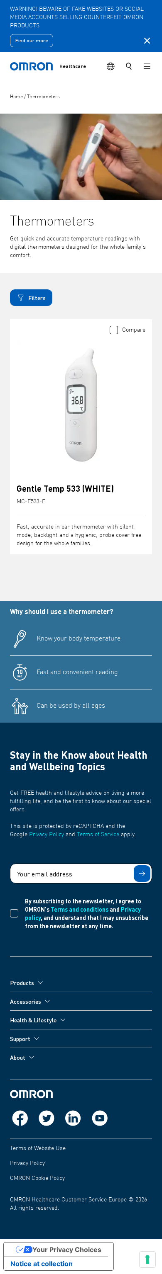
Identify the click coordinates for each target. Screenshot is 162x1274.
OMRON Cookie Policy (37, 1178)
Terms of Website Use (38, 1148)
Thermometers (43, 97)
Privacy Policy (46, 834)
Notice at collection (41, 1263)
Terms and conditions (79, 909)
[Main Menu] (147, 66)
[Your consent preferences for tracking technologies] (147, 1259)
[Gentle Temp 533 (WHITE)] (81, 405)
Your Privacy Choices (66, 1249)
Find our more (31, 40)
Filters (37, 297)
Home (17, 97)
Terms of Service (98, 834)
